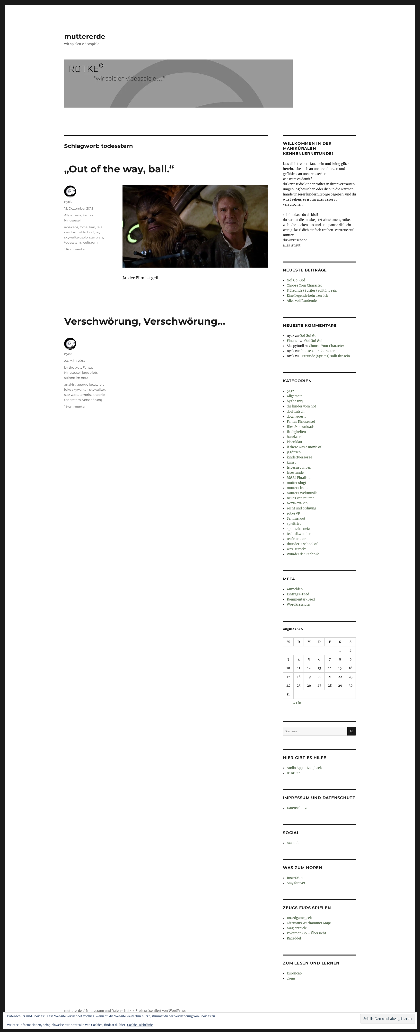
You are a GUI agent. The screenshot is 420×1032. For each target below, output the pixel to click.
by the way (72, 367)
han (92, 227)
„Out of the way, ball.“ (119, 169)
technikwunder (299, 534)
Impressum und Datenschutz (108, 1011)
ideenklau (294, 442)
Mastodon (295, 843)
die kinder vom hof (301, 406)
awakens (71, 227)
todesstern (72, 242)
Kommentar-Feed (301, 599)
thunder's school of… (303, 544)
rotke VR (293, 513)
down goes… (296, 416)
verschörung (92, 400)
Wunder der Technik (303, 554)
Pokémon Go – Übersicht (306, 933)
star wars (96, 237)
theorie (99, 395)
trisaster (293, 773)
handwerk (295, 437)
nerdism (71, 232)
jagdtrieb (89, 372)
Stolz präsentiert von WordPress (161, 1011)
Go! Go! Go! (296, 280)
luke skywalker (76, 389)
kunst (291, 462)
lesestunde (295, 473)
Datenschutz (296, 808)
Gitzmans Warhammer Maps (309, 923)
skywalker (72, 237)
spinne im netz (76, 378)
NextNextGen (297, 503)
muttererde (84, 36)
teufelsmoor (296, 539)
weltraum (90, 242)
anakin (69, 384)
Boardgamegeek (299, 918)
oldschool (86, 232)
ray (98, 232)
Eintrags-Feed (298, 594)
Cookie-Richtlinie (140, 1025)
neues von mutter (300, 498)
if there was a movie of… (305, 447)
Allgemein (72, 215)
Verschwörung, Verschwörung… (144, 321)
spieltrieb (294, 524)
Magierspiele (297, 928)
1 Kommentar (75, 249)
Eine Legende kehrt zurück (307, 296)
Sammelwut (296, 518)
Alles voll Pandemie (302, 301)
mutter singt (296, 483)
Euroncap (294, 973)
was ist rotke (296, 549)
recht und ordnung (301, 508)
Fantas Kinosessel (301, 422)
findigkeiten (296, 432)
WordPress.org (298, 604)
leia (100, 227)
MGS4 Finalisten (300, 478)
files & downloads (301, 427)
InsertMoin (296, 878)
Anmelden (295, 589)
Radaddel (294, 938)
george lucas (87, 384)
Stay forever (296, 883)
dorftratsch (296, 411)
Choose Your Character (304, 285)
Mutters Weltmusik (302, 493)
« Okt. (297, 703)
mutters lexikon (299, 488)
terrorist (85, 395)
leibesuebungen (299, 467)
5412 (290, 391)
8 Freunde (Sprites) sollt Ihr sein (312, 290)
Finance (293, 341)
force (84, 227)
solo (84, 237)
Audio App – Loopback (304, 768)
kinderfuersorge (299, 457)
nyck (68, 201)
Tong (291, 978)
